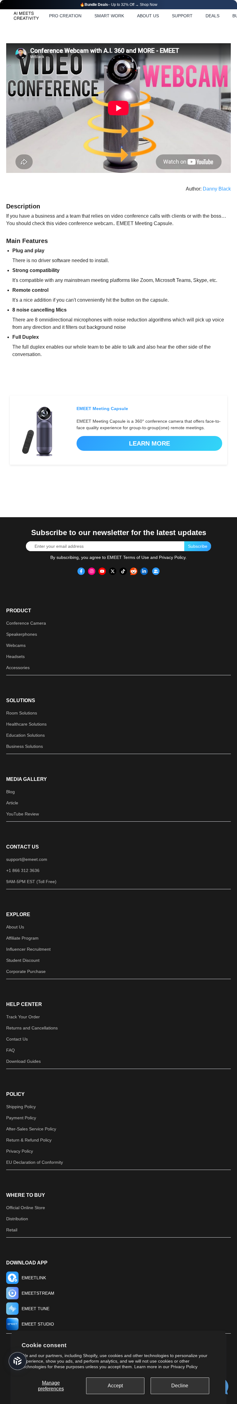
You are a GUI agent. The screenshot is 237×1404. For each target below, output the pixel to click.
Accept (115, 1385)
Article (12, 802)
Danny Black (217, 188)
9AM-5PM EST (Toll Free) (31, 881)
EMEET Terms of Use (128, 557)
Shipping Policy (21, 1106)
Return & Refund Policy (29, 1140)
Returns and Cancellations (32, 1027)
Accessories (18, 667)
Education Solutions (25, 735)
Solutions (20, 700)
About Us (15, 926)
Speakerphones (21, 634)
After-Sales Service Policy (31, 1128)
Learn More (149, 443)
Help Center (24, 1004)
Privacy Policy (184, 1366)
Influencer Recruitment (28, 949)
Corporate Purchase (26, 971)
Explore (18, 914)
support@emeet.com (26, 859)
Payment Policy (21, 1117)
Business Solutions (24, 746)
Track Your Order (23, 1016)
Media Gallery (26, 779)
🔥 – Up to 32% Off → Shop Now (118, 4)
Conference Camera (26, 623)
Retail (11, 1229)
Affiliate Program (22, 938)
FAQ (10, 1050)
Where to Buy (25, 1195)
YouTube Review (22, 813)
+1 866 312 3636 (23, 870)
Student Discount (23, 960)
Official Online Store (25, 1207)
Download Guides (23, 1061)
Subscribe (197, 546)
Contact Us (22, 846)
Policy (15, 1094)
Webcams (16, 645)
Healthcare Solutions (26, 724)
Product (18, 610)
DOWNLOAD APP (27, 1262)
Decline (179, 1385)
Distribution (17, 1218)
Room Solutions (21, 712)
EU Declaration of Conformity (34, 1162)
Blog (10, 791)
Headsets (15, 656)
